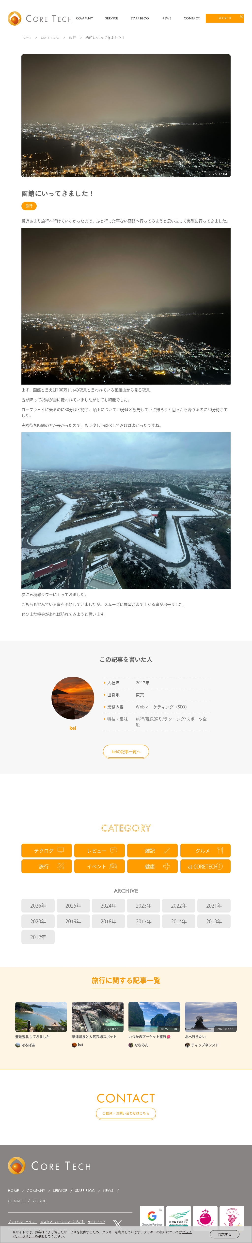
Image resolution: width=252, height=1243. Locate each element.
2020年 (38, 921)
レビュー (97, 850)
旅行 (72, 37)
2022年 (179, 905)
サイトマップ (96, 1221)
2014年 (179, 921)
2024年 (108, 905)
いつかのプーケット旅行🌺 (149, 1036)
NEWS (166, 18)
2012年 (38, 937)
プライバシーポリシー (22, 1221)
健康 (150, 866)
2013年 (214, 921)
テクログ (44, 850)
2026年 (38, 905)
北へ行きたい (195, 1036)
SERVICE (111, 18)
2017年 (144, 921)
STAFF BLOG (139, 18)
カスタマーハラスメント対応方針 (62, 1221)
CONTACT (192, 18)
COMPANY (84, 18)
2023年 (144, 905)
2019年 (73, 921)
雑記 (150, 850)
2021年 (214, 905)
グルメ (202, 850)
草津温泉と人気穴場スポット (94, 1036)
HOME (26, 37)
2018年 (108, 921)
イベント (97, 866)
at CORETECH (203, 866)
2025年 (73, 905)
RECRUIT (225, 18)
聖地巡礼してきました (32, 1036)
